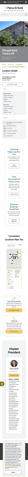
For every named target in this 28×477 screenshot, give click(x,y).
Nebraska (19, 64)
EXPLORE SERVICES (14, 220)
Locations (11, 64)
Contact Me (14, 375)
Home (4, 64)
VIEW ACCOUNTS (14, 165)
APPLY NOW (14, 194)
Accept (13, 472)
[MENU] (2, 2)
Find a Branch (26, 2)
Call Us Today (14, 331)
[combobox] (12, 14)
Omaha (4, 66)
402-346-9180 (5, 80)
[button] (17, 255)
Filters (20, 244)
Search (13, 245)
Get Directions (12, 84)
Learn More (14, 371)
